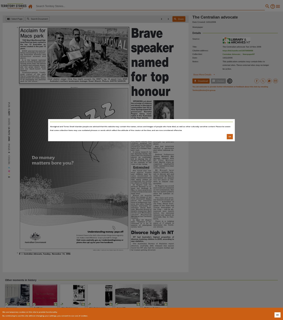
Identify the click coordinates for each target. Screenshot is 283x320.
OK (229, 136)
